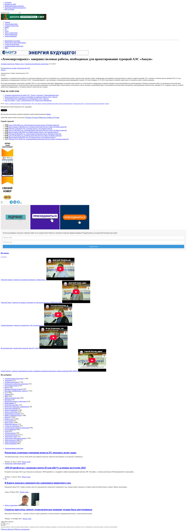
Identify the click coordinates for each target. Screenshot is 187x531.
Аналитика (8, 380)
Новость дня (19, 64)
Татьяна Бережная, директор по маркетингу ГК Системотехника (22, 325)
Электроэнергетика (11, 24)
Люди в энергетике (11, 33)
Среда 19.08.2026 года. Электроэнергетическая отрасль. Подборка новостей (34, 125)
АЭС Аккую (38, 103)
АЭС (33, 103)
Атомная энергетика (7, 64)
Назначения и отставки (12, 41)
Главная (7, 22)
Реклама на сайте (10, 4)
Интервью (8, 399)
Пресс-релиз (9, 422)
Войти (48, 114)
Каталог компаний (11, 410)
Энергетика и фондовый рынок (15, 42)
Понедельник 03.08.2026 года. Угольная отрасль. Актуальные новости (32, 137)
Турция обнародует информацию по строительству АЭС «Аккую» (27, 99)
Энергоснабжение (11, 36)
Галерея (7, 394)
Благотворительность (12, 385)
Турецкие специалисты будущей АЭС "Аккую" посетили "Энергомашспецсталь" (32, 95)
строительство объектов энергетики (94, 103)
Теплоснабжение (10, 429)
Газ (6, 29)
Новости (7, 417)
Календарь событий (11, 408)
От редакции (9, 421)
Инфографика (9, 403)
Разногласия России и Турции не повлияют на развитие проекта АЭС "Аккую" (31, 97)
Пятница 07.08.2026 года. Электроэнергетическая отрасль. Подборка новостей (35, 134)
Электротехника (10, 433)
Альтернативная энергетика (14, 46)
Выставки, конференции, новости (16, 391)
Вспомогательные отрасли (13, 389)
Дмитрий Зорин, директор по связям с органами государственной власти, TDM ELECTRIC (31, 302)
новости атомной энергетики (50, 103)
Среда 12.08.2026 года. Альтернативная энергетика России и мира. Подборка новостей (38, 130)
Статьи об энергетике (12, 44)
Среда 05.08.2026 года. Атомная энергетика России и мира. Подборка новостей (35, 135)
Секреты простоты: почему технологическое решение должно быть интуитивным (48, 509)
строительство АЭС (78, 103)
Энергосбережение (11, 34)
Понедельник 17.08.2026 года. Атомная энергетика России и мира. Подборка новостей (38, 127)
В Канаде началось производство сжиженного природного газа (38, 483)
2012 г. (7, 103)
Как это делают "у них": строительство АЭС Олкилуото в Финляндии (28, 100)
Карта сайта (3, 524)
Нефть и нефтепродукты (13, 415)
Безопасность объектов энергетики (16, 384)
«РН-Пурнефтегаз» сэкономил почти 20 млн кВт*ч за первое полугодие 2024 (45, 467)
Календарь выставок (11, 405)
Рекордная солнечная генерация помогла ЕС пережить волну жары (40, 452)
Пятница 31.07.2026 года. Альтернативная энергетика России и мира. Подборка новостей (38, 139)
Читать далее (26, 462)
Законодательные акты (12, 398)
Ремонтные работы (11, 424)
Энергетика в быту (11, 436)
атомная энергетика (14, 103)
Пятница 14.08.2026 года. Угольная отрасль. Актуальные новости (30, 128)
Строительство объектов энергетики (36, 64)
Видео (7, 387)
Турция (107, 103)
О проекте (8, 2)
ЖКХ (6, 48)
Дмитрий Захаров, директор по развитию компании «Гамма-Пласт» (23, 280)
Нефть (7, 27)
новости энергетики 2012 (65, 103)
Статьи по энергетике (12, 426)
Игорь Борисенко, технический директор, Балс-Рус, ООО (20, 348)
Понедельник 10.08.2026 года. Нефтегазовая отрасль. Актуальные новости (33, 132)
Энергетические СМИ (12, 440)
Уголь (7, 31)
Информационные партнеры (14, 6)
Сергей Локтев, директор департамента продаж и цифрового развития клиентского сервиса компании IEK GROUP (39, 371)
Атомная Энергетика (12, 26)
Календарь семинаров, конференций (17, 406)
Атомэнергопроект (26, 103)
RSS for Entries (9, 9)
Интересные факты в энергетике (15, 401)
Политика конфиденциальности (15, 7)
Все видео (5, 253)
